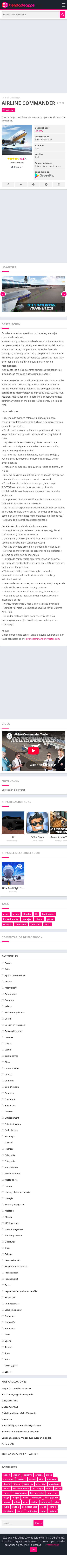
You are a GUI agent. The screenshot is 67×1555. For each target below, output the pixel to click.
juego (6, 1497)
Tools (7, 1353)
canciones (8, 1479)
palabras (45, 1502)
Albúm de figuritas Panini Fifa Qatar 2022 (21, 1425)
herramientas (37, 1493)
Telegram (46, 184)
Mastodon (7, 1419)
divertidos (54, 1483)
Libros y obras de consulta (17, 1192)
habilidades (48, 914)
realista (7, 924)
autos (49, 1474)
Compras (9, 1080)
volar (47, 924)
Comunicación (12, 1086)
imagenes (52, 1493)
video (43, 1511)
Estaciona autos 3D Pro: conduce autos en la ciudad (26, 1437)
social (20, 1511)
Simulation (10, 1328)
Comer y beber (12, 1068)
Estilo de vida (11, 1130)
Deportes (9, 1093)
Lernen (8, 1185)
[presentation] (3, 294)
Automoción (11, 993)
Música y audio (12, 1223)
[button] (62, 14)
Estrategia (9, 1136)
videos (53, 1511)
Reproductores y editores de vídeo (21, 1291)
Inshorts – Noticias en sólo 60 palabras (20, 1431)
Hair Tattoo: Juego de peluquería (17, 1394)
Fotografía (10, 1154)
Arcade (8, 981)
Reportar (17, 167)
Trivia (7, 1359)
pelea (56, 1502)
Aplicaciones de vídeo (15, 975)
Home (5, 97)
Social (7, 1334)
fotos (49, 1488)
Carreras (9, 1037)
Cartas (8, 1043)
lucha (25, 1497)
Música (8, 1216)
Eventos (9, 1142)
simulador (21, 924)
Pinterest (33, 184)
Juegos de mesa (12, 1173)
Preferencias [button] (52, 1544)
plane (50, 919)
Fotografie (10, 1161)
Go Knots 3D (8, 1444)
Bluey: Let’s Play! (9, 1400)
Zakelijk (8, 1371)
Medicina (9, 1210)
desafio (27, 914)
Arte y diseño (11, 987)
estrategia (38, 1488)
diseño (17, 1483)
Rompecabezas (12, 1303)
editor (6, 1488)
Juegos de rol (11, 1179)
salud (43, 1506)
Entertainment (12, 1117)
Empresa (9, 1111)
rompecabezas (29, 1506)
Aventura (9, 1000)
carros (32, 1479)
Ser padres (10, 1316)
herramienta (20, 1493)
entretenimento (21, 1488)
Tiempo (8, 1347)
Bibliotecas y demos (14, 1012)
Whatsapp (59, 184)
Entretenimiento (13, 1124)
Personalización (12, 1260)
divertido (41, 1483)
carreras (21, 1479)
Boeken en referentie (15, 1024)
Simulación (15, 97)
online (34, 1502)
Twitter (21, 184)
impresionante (10, 919)
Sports (8, 1340)
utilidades (32, 1511)
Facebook (8, 184)
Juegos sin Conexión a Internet (16, 1388)
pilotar (39, 919)
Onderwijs (10, 1241)
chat (41, 1479)
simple (53, 1506)
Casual (8, 1049)
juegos (16, 1497)
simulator (35, 924)
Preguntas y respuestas (16, 1266)
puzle (6, 1506)
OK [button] (33, 1549)
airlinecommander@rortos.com (43, 638)
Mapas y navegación (15, 1204)
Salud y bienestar (13, 1309)
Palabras (9, 1254)
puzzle (15, 1506)
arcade (38, 1474)
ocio (25, 1502)
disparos (28, 1483)
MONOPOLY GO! (10, 1406)
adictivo (28, 1474)
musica (7, 1502)
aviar (6, 914)
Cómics (8, 1074)
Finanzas (9, 1148)
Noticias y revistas (13, 1235)
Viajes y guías (11, 1365)
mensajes (36, 1497)
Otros (7, 1247)
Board (8, 1018)
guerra (6, 1493)
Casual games (11, 1055)
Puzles (8, 1285)
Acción (8, 962)
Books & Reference (14, 1031)
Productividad (12, 1272)
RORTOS (39, 130)
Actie (7, 969)
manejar (27, 919)
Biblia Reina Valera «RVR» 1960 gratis (19, 1413)
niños (17, 1502)
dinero (6, 1483)
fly (36, 914)
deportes (51, 1479)
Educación (10, 1099)
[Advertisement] (33, 56)
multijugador (51, 1497)
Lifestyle (9, 1198)
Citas (7, 1062)
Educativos (10, 1105)
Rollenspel (10, 1297)
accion (6, 1474)
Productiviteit (11, 1278)
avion (16, 914)
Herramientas (11, 1167)
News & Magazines (14, 1229)
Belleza (8, 1006)
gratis (58, 1488)
